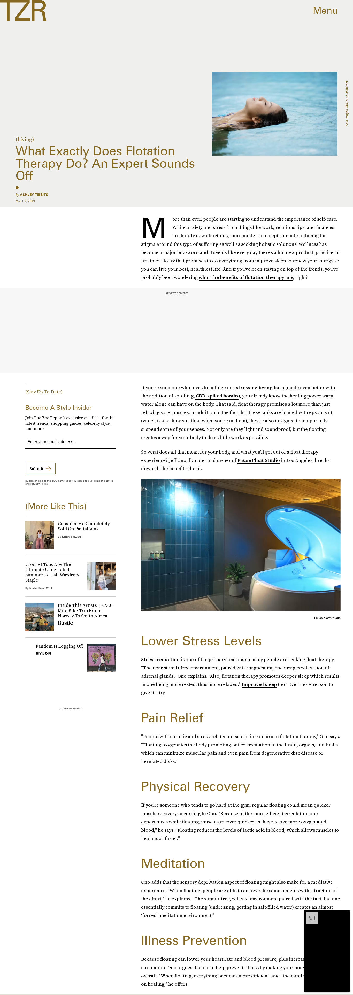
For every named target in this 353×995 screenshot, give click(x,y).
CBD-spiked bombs (217, 396)
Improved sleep (259, 684)
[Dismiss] (345, 914)
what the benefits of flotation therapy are (246, 277)
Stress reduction (160, 659)
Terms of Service (103, 480)
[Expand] (309, 914)
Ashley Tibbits (34, 195)
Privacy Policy (39, 483)
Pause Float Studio (258, 460)
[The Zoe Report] (23, 10)
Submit (36, 468)
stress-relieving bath (260, 387)
